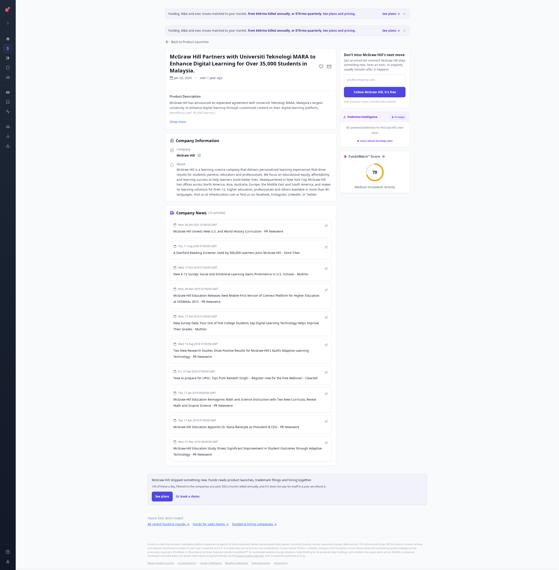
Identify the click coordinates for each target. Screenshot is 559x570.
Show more (178, 122)
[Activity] (7, 111)
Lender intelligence (211, 563)
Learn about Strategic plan (376, 140)
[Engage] (7, 126)
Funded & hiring (187, 563)
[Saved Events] (7, 102)
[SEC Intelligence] (7, 67)
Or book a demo (187, 496)
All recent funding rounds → (168, 524)
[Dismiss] (404, 14)
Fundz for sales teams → (211, 524)
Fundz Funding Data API (250, 555)
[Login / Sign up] (7, 561)
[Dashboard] (7, 38)
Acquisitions (281, 563)
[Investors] (7, 77)
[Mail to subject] (329, 66)
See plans (162, 496)
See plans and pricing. (339, 14)
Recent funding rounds (161, 563)
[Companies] (7, 58)
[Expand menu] (7, 23)
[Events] (7, 48)
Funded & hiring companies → (254, 524)
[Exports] (7, 145)
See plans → (391, 14)
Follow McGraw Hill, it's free (375, 92)
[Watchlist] (7, 92)
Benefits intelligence (236, 563)
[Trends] (7, 136)
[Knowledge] (7, 551)
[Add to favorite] (321, 66)
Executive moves (261, 563)
